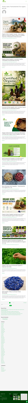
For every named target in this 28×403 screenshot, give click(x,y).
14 (13, 302)
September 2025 (3, 331)
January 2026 (2, 328)
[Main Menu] (26, 1)
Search (2, 304)
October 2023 (2, 353)
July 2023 (2, 356)
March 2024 (2, 348)
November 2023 (3, 352)
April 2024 (2, 347)
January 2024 (2, 350)
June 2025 (2, 334)
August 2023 (2, 355)
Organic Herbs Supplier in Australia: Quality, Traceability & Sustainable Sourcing (10, 311)
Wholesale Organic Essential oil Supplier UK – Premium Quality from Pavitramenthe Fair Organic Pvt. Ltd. (14, 242)
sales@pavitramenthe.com (4, 396)
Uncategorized (8, 244)
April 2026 (2, 327)
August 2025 (2, 332)
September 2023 (3, 354)
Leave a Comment (4, 135)
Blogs (7, 135)
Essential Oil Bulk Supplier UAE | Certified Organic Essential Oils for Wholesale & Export (10, 312)
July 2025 (2, 333)
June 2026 (2, 325)
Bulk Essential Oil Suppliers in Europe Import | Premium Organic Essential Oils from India (10, 314)
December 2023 (3, 351)
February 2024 (2, 349)
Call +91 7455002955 (3, 395)
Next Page (25, 302)
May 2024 (2, 346)
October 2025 (2, 330)
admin (3, 318)
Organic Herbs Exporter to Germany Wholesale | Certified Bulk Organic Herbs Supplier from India (11, 313)
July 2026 (2, 324)
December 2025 (3, 329)
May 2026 (2, 326)
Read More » (3, 67)
